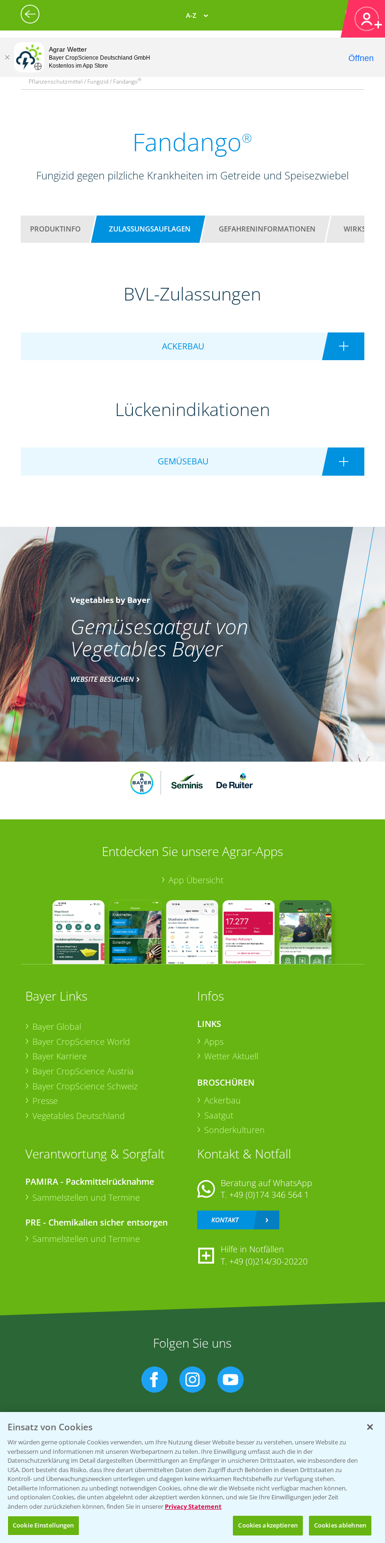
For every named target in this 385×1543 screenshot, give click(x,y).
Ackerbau (222, 1100)
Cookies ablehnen (340, 1525)
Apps (213, 1041)
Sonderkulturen (234, 1129)
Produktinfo (55, 228)
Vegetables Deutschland (78, 1115)
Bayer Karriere (59, 1056)
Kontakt (225, 1219)
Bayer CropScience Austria (83, 1071)
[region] (192, 1477)
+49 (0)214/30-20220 (268, 1261)
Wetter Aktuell (231, 1056)
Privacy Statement (193, 1506)
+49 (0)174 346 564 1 (269, 1194)
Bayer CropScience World (81, 1041)
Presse (45, 1100)
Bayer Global (56, 1026)
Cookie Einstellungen (43, 1525)
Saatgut (218, 1115)
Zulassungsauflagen (150, 228)
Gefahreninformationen (267, 228)
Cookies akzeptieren (267, 1525)
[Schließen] (7, 57)
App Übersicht (196, 880)
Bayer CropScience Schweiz (85, 1086)
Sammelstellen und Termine (86, 1197)
